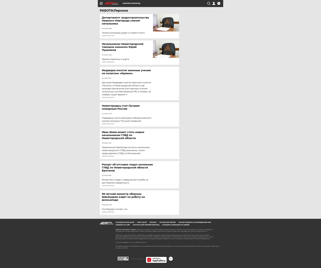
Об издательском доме (125, 222)
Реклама (153, 222)
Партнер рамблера (137, 258)
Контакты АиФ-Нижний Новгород (146, 225)
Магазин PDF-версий (167, 222)
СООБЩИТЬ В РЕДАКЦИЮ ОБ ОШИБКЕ (175, 225)
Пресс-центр (142, 222)
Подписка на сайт (123, 225)
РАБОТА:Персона (108, 35)
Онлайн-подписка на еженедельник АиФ (194, 222)
